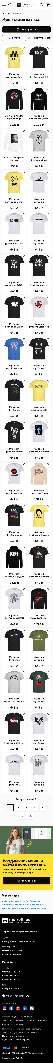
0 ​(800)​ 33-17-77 (11, 971)
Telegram (24, 995)
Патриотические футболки (15, 1036)
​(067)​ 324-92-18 (11, 979)
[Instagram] (4, 1008)
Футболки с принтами (22, 1017)
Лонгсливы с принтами (12, 1024)
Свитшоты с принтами (36, 1020)
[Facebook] (11, 1008)
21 (30, 815)
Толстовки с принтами (12, 1020)
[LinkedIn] (25, 1008)
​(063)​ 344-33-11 (11, 975)
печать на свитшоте (13, 901)
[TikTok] (31, 1008)
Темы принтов (13, 13)
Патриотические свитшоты (28, 1029)
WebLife (19, 1058)
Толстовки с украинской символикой (19, 1032)
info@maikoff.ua (11, 988)
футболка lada (21, 904)
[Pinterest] (18, 1008)
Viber (9, 995)
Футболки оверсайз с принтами (17, 1040)
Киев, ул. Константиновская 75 (18, 941)
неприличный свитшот (33, 908)
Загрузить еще (25, 799)
